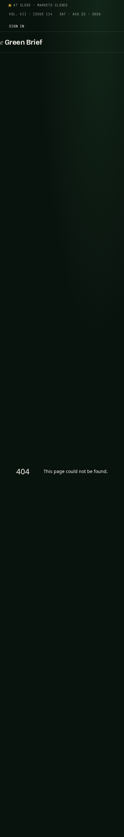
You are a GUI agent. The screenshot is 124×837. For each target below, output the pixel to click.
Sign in (16, 26)
